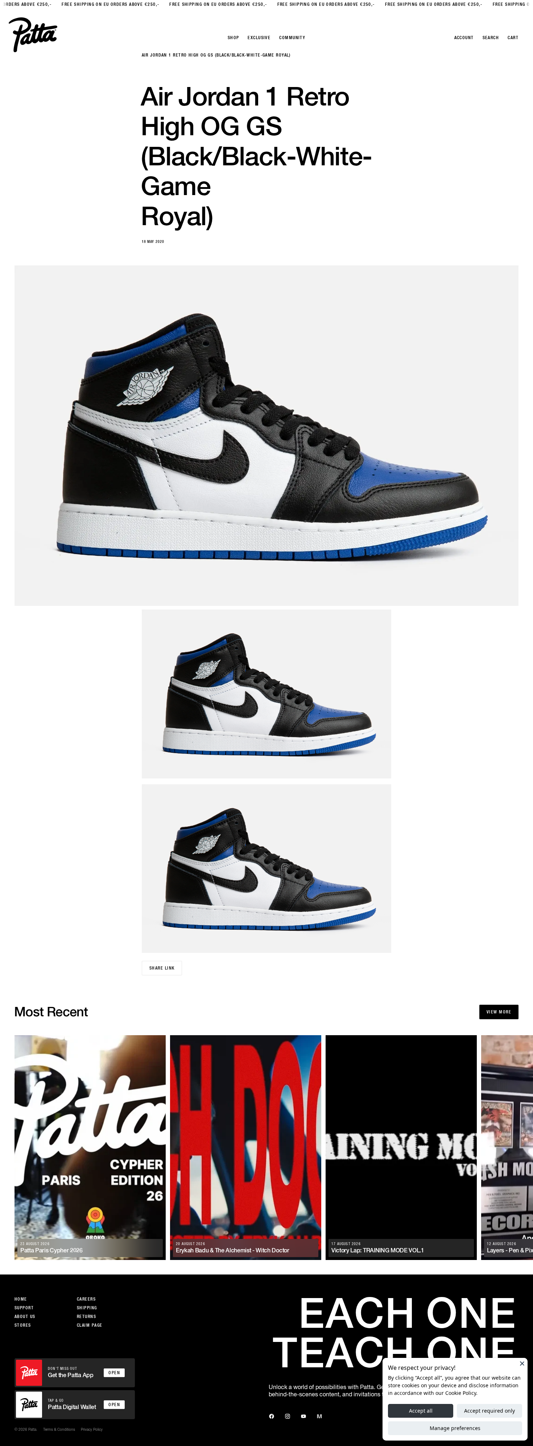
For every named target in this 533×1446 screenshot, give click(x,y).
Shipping (87, 1307)
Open (114, 1372)
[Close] (522, 1363)
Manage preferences (455, 1428)
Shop (233, 37)
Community (292, 37)
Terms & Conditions (59, 1429)
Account (464, 37)
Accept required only (489, 1410)
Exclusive (259, 37)
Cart (513, 37)
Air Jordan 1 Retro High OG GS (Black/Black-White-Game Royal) (216, 55)
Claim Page (89, 1325)
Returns (86, 1316)
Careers (86, 1299)
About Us (25, 1316)
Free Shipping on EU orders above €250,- (97, 4)
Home (21, 1299)
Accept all (421, 1410)
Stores (23, 1325)
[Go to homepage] (33, 34)
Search (491, 37)
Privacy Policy (92, 1429)
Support (24, 1307)
